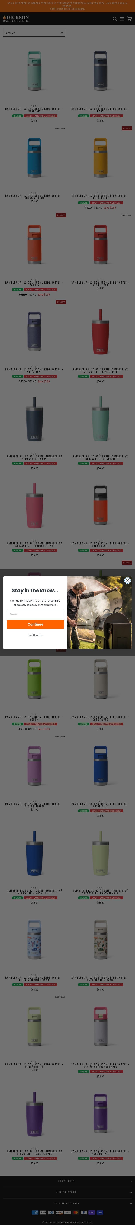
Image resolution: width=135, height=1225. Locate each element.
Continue (35, 624)
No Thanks (35, 635)
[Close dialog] (127, 580)
